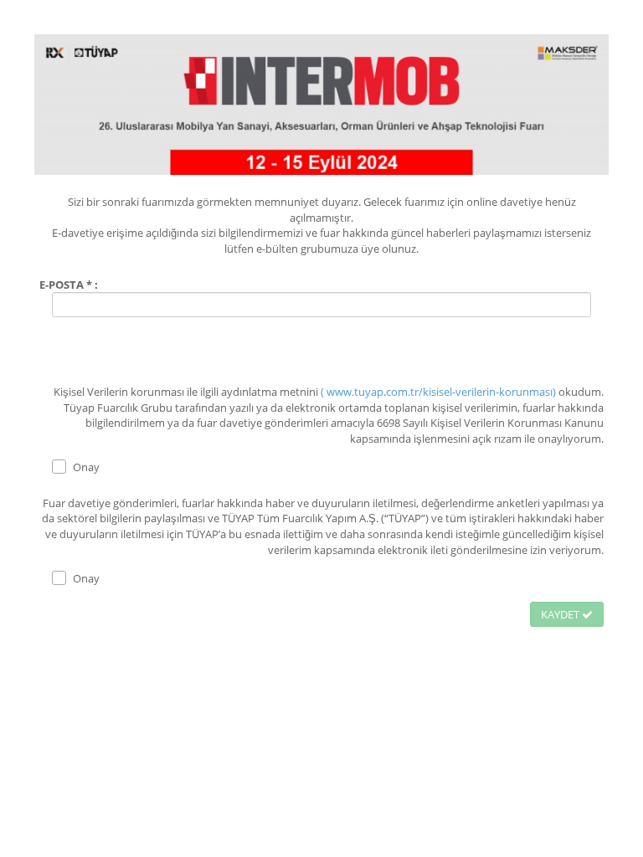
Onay (86, 467)
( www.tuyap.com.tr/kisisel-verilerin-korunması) (439, 391)
